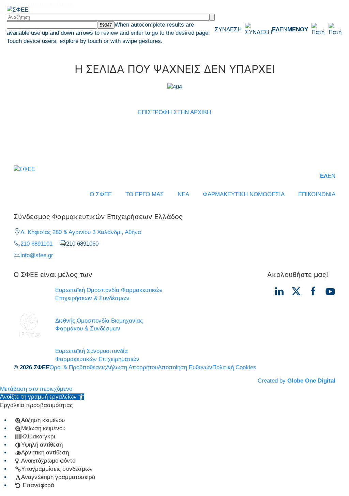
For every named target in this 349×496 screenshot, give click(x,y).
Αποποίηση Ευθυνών (185, 367)
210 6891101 (36, 244)
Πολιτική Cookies (234, 367)
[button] (314, 29)
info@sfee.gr (36, 255)
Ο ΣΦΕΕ (101, 194)
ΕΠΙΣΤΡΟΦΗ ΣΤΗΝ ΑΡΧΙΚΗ (174, 112)
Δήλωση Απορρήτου (132, 367)
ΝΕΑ (183, 194)
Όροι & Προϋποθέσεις (77, 367)
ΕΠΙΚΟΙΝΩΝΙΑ (316, 194)
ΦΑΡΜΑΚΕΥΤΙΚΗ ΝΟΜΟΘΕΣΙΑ (244, 194)
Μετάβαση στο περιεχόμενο (36, 389)
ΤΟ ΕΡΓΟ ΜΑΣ (144, 194)
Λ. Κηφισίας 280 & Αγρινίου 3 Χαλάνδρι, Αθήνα (80, 232)
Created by (296, 380)
